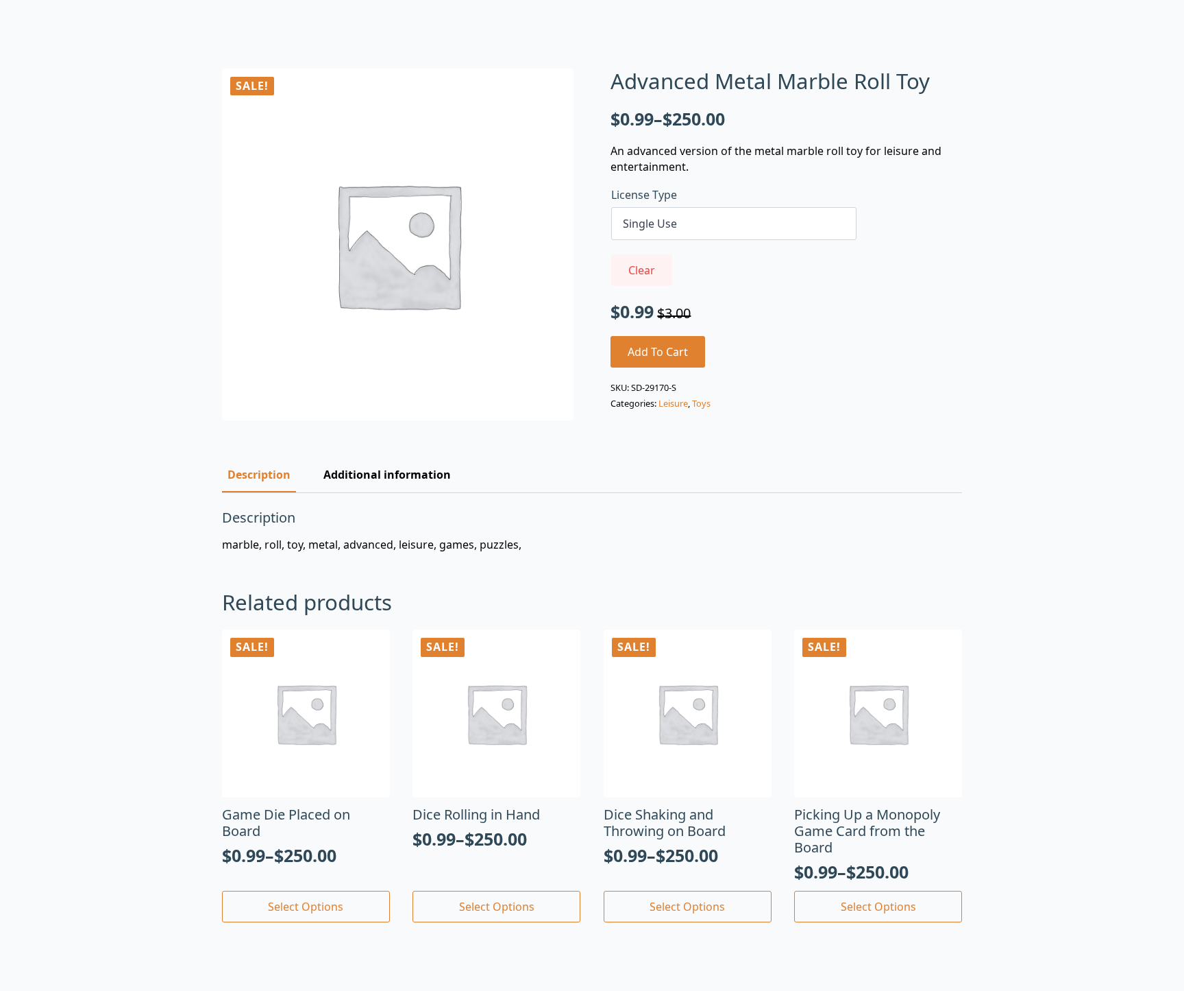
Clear (641, 270)
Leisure (673, 403)
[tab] (259, 474)
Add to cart (658, 351)
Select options (305, 906)
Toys (701, 403)
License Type (644, 194)
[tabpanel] (592, 531)
